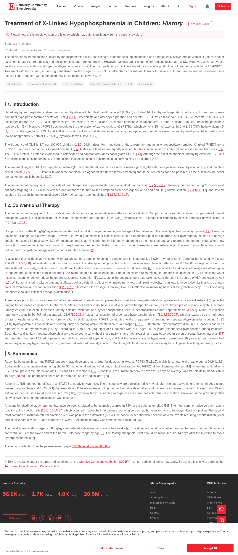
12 (204, 190)
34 (84, 314)
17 (125, 194)
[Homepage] (11, 6)
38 (18, 375)
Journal (113, 6)
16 (121, 194)
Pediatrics (24, 43)
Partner (154, 517)
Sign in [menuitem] (193, 6)
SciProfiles (213, 512)
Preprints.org (214, 502)
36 (171, 314)
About (165, 6)
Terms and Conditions (19, 466)
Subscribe (15, 518)
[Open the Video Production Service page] (221, 509)
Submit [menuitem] (222, 6)
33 (79, 314)
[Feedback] (221, 520)
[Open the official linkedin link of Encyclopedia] (51, 518)
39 (22, 375)
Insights (149, 6)
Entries (61, 6)
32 (75, 314)
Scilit (209, 507)
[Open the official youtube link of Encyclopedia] (59, 518)
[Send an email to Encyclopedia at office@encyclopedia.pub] (34, 518)
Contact (154, 512)
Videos (78, 6)
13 (109, 194)
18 (23, 222)
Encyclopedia (215, 517)
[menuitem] (207, 6)
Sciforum (212, 492)
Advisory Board (159, 497)
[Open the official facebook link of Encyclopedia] (68, 518)
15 (117, 194)
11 (200, 190)
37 (175, 314)
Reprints (130, 6)
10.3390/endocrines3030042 (91, 446)
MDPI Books (214, 497)
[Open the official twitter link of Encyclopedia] (42, 518)
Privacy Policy (49, 466)
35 (167, 314)
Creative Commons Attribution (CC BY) (104, 461)
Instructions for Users (162, 502)
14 (113, 194)
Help (153, 507)
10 (48, 176)
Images (95, 6)
